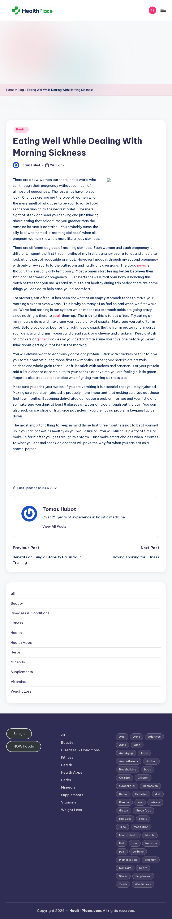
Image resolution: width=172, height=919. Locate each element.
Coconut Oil (127, 786)
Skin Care (125, 868)
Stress (123, 876)
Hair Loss (125, 818)
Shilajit (19, 733)
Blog (21, 90)
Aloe (137, 744)
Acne (136, 736)
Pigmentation (128, 859)
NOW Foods (23, 746)
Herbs (16, 652)
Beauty (17, 603)
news (141, 265)
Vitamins (18, 681)
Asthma (151, 761)
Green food (143, 810)
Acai (122, 736)
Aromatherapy (128, 761)
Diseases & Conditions (30, 613)
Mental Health (128, 835)
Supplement (143, 876)
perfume (138, 851)
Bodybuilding (127, 769)
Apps (144, 753)
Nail (121, 843)
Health (21, 129)
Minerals (18, 662)
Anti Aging (126, 753)
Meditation (141, 827)
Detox (123, 794)
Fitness (17, 623)
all (13, 593)
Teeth (123, 884)
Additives (154, 736)
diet (157, 794)
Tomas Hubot (59, 509)
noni (134, 843)
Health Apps (21, 642)
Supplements (22, 671)
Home (10, 90)
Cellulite (124, 777)
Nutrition (151, 843)
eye (140, 802)
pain (122, 851)
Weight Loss (21, 691)
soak (57, 315)
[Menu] (163, 10)
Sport (143, 868)
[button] (54, 526)
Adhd (122, 744)
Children (143, 777)
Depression (150, 786)
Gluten (123, 810)
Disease (124, 802)
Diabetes (141, 794)
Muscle (150, 835)
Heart (143, 818)
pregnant (150, 859)
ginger (42, 339)
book (147, 769)
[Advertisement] (86, 52)
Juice (122, 827)
